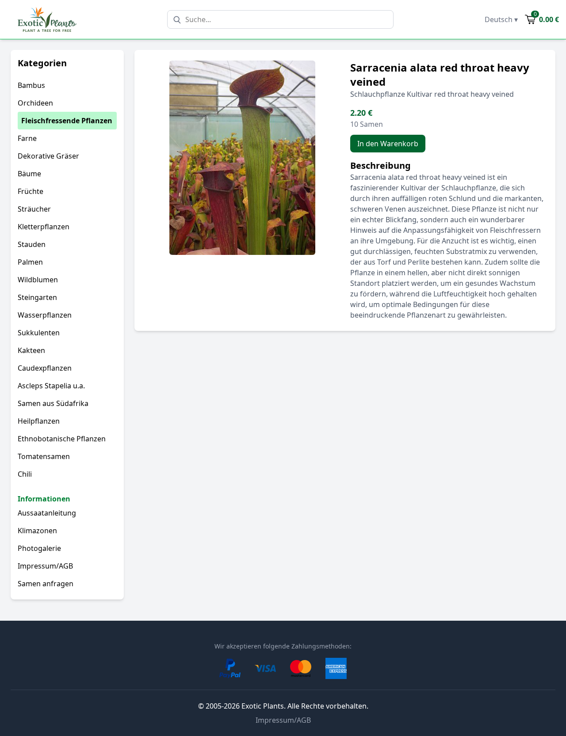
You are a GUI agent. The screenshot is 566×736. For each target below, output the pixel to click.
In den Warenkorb (387, 143)
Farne (27, 138)
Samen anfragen (45, 583)
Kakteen (31, 350)
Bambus (31, 85)
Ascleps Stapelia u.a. (51, 386)
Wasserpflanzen (45, 315)
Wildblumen (38, 280)
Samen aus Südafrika (53, 403)
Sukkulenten (39, 333)
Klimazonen (37, 530)
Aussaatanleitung (47, 513)
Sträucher (34, 209)
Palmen (30, 262)
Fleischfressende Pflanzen (66, 120)
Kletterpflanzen (43, 226)
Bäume (29, 173)
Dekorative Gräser (48, 156)
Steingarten (37, 297)
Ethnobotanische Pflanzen (62, 439)
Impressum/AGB (45, 566)
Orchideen (35, 103)
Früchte (30, 191)
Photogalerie (39, 548)
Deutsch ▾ (501, 19)
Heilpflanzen (39, 421)
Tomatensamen (44, 456)
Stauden (32, 244)
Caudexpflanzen (45, 368)
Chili (25, 474)
